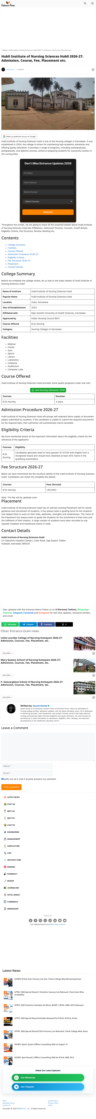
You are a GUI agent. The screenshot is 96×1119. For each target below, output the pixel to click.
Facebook (29, 613)
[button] (85, 3)
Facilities (12, 248)
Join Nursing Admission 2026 (50, 390)
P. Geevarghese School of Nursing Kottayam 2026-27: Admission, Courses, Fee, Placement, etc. (32, 684)
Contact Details (15, 267)
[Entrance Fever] (8, 3)
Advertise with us (8, 1103)
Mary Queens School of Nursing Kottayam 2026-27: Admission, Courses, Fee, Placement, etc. (31, 662)
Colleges (4, 50)
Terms (50, 1105)
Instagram (43, 613)
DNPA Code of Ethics (57, 924)
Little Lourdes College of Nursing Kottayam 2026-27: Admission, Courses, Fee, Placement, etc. (31, 640)
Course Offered (15, 251)
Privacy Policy (53, 1103)
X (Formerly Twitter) (65, 609)
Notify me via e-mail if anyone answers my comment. (29, 779)
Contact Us (6, 1105)
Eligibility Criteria (16, 257)
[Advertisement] (48, 29)
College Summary (16, 245)
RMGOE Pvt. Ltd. (23, 1109)
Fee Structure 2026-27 (19, 260)
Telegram (17, 613)
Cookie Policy (53, 1101)
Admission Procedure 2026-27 (23, 254)
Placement (13, 264)
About (4, 1101)
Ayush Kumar (10, 69)
